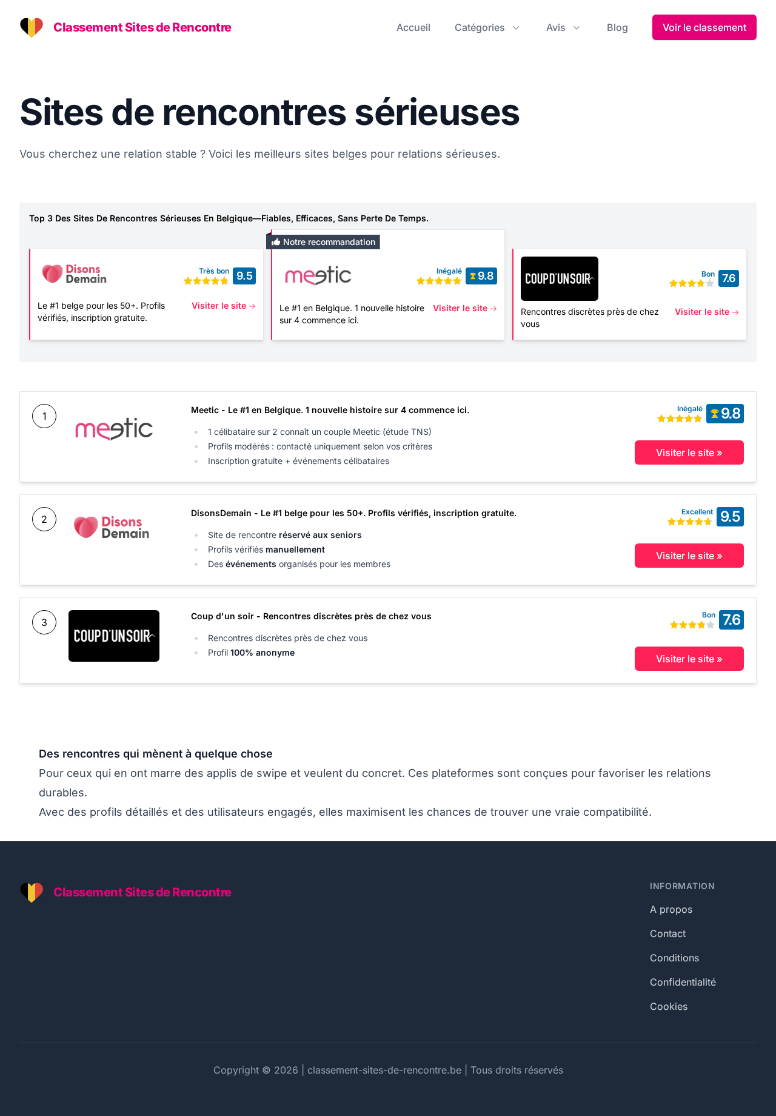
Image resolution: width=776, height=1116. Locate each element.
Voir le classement (704, 27)
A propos (671, 909)
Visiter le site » (689, 452)
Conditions (674, 958)
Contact (668, 933)
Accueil (413, 27)
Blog (617, 27)
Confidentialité (683, 982)
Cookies (668, 1006)
